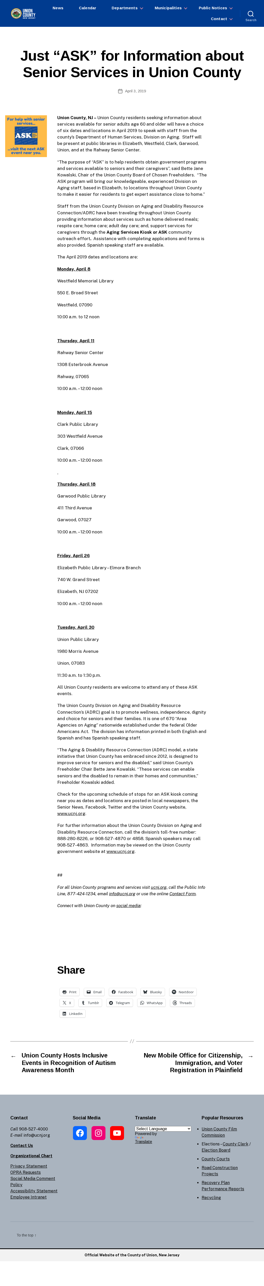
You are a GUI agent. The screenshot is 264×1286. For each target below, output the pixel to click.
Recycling (211, 1197)
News (58, 8)
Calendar (87, 8)
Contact (219, 19)
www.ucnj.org (71, 813)
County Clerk (235, 1144)
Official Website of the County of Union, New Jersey (132, 1255)
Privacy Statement (28, 1166)
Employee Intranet (28, 1197)
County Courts (216, 1159)
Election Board (216, 1150)
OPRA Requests (25, 1172)
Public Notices (213, 8)
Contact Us (21, 1145)
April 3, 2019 (135, 91)
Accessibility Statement (33, 1191)
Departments (125, 8)
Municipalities (168, 8)
